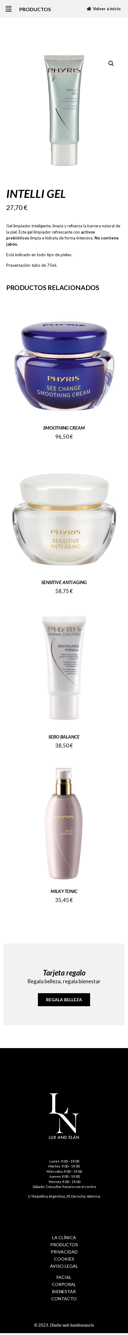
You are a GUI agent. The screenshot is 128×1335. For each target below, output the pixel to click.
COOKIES (64, 1258)
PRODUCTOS (64, 1244)
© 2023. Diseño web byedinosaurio (64, 1325)
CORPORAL (64, 1284)
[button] (8, 9)
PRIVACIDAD (64, 1251)
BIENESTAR (64, 1291)
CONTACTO (64, 1298)
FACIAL (64, 1277)
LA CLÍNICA (64, 1237)
